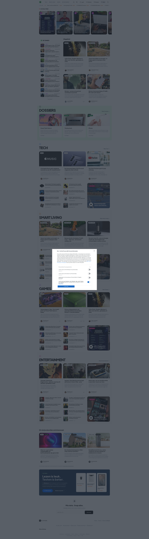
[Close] (95, 251)
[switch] (88, 269)
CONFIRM (66, 286)
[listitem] (74, 267)
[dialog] (74, 269)
